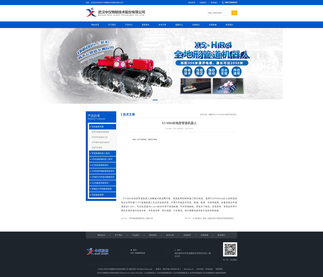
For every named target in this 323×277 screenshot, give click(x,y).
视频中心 (179, 25)
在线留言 (203, 3)
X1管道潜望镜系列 (100, 165)
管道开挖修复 (97, 148)
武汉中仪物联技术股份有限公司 (110, 3)
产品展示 (136, 235)
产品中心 (129, 25)
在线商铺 (213, 25)
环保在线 (208, 269)
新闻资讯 (145, 25)
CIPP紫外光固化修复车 (101, 142)
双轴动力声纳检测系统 (102, 189)
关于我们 (112, 25)
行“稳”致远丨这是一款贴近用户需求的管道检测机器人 (213, 218)
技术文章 (162, 25)
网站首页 (95, 25)
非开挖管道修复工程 (99, 137)
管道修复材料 (98, 195)
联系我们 (214, 3)
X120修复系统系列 (100, 183)
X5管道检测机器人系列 (102, 159)
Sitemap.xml (189, 269)
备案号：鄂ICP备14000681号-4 (168, 269)
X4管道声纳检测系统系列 (103, 171)
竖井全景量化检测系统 (100, 132)
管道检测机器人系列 (101, 153)
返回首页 (191, 3)
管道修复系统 (98, 127)
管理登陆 (219, 269)
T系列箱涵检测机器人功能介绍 (141, 218)
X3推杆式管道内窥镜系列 (103, 177)
